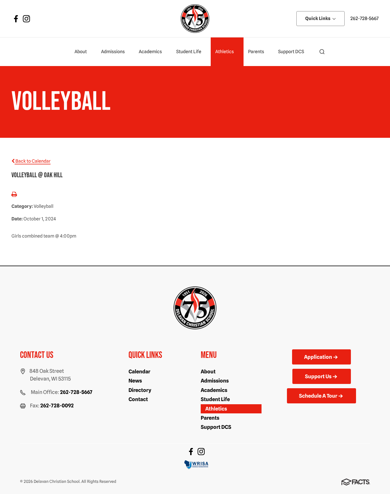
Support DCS (291, 51)
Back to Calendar (33, 161)
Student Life (188, 51)
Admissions (113, 51)
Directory (139, 390)
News (135, 381)
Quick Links (318, 18)
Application (318, 357)
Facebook (16, 18)
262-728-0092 (57, 406)
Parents (256, 51)
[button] (322, 51)
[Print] (14, 195)
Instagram (26, 18)
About (81, 51)
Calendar (139, 371)
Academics (150, 51)
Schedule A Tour (318, 396)
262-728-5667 (364, 18)
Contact (138, 399)
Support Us (318, 376)
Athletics (224, 51)
